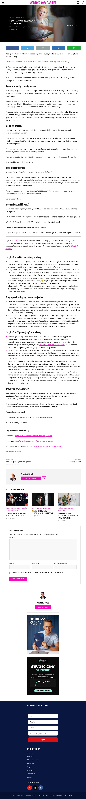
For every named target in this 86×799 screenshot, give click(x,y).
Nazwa (12, 563)
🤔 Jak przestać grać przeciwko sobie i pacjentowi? (43, 512)
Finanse (8, 508)
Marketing (40, 508)
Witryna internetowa (60, 563)
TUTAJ (16, 240)
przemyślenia (16, 451)
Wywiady (23, 508)
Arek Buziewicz (44, 795)
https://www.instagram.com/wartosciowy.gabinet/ (33, 441)
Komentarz (13, 537)
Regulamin (68, 795)
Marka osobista (19, 18)
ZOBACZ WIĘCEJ (43, 607)
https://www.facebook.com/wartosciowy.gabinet (33, 436)
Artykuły (11, 18)
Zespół (16, 510)
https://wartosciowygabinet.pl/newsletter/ (45, 446)
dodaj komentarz (71, 25)
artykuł (8, 451)
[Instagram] (35, 787)
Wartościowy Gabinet (43, 2)
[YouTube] (29, 787)
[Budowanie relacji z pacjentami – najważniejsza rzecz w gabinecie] (69, 499)
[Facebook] (40, 787)
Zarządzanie (9, 510)
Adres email (36, 563)
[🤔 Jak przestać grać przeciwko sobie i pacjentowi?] (43, 499)
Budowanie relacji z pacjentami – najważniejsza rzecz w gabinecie (68, 515)
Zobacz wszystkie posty (31, 478)
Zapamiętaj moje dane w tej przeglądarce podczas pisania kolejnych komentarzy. (37, 572)
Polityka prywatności (57, 795)
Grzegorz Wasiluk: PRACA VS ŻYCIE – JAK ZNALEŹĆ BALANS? (16, 514)
